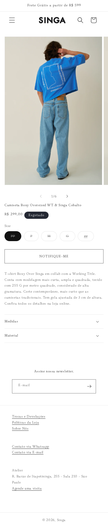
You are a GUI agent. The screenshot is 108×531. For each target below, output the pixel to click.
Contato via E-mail (28, 452)
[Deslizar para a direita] (67, 196)
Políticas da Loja (25, 422)
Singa (61, 520)
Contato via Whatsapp (30, 446)
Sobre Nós (20, 428)
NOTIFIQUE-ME (54, 256)
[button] (12, 20)
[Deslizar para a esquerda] (40, 196)
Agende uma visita (27, 488)
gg (89, 237)
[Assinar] (89, 386)
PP (16, 237)
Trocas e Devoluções (28, 416)
